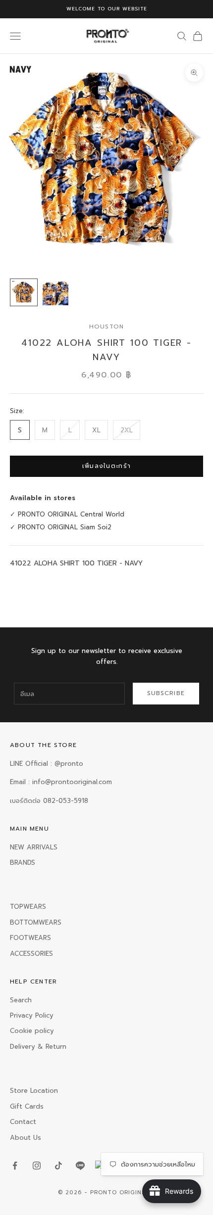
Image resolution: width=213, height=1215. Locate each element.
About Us (25, 1137)
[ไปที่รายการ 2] (55, 292)
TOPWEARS (28, 906)
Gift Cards (27, 1106)
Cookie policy (32, 1030)
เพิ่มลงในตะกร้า (106, 466)
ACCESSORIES (31, 953)
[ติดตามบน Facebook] (15, 1165)
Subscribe (166, 693)
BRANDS (22, 862)
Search (21, 1000)
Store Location (34, 1090)
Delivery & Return (38, 1046)
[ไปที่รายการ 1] (24, 292)
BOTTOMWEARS (35, 922)
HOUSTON (106, 326)
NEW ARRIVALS (33, 847)
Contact (23, 1121)
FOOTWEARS (30, 937)
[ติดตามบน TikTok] (58, 1165)
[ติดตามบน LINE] (80, 1165)
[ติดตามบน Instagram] (37, 1165)
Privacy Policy (31, 1015)
